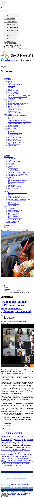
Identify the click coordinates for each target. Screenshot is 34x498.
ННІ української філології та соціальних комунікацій (15, 449)
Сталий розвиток (13, 108)
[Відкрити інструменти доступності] (3, 3)
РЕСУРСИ (7, 129)
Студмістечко (12, 128)
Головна (6, 287)
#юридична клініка (6, 321)
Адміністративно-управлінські (17, 120)
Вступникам (11, 81)
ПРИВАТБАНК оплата (14, 137)
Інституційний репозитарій (16, 142)
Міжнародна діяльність (14, 109)
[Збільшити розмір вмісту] (22, 43)
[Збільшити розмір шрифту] (22, 45)
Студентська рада (13, 111)
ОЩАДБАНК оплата (14, 136)
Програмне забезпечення (15, 140)
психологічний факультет (24, 460)
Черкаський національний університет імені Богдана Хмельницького (16, 485)
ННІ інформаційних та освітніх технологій (16, 462)
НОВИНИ (7, 78)
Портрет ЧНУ (12, 101)
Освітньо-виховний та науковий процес (19, 122)
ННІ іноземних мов (10, 456)
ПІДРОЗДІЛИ (8, 114)
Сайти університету (14, 144)
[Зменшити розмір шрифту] (19, 45)
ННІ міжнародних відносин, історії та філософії (12, 436)
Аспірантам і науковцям (15, 84)
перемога (28, 463)
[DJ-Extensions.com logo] (17, 58)
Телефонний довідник (14, 98)
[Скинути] (2, 11)
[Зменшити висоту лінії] (17, 47)
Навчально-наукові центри (15, 119)
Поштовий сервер (13, 139)
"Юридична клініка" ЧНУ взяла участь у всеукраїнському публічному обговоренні (16, 306)
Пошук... (3, 230)
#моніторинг (16, 321)
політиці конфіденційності (18, 494)
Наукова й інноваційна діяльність (18, 103)
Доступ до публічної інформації (17, 97)
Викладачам (11, 86)
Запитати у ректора (10, 145)
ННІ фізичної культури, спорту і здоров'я (16, 446)
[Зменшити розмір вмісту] (20, 43)
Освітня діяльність (13, 106)
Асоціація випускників (14, 112)
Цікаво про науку (13, 90)
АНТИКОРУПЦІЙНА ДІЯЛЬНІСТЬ (19, 95)
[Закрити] (5, 11)
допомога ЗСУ (5, 463)
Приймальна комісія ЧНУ (10, 465)
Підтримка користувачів (15, 133)
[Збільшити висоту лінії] (19, 47)
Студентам (11, 83)
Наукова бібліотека (13, 126)
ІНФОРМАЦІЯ (8, 79)
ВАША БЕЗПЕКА (13, 92)
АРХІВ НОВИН (17, 472)
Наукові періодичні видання (16, 104)
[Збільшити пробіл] (27, 49)
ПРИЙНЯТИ (4, 496)
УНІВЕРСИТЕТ (9, 100)
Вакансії (10, 87)
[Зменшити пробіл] (24, 49)
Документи (11, 89)
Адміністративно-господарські (17, 123)
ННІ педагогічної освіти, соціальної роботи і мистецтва (16, 453)
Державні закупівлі (13, 134)
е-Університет (12, 131)
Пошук (25, 230)
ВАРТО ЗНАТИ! (13, 93)
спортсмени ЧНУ (18, 463)
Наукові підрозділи (13, 125)
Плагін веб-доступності (8, 60)
